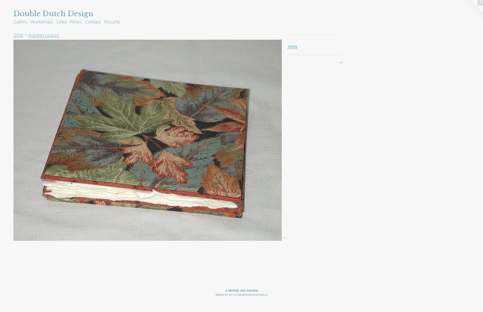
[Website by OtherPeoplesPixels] (472, 11)
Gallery (20, 22)
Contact (93, 22)
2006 (18, 35)
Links (61, 22)
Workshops (41, 22)
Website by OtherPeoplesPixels (242, 294)
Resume (112, 22)
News (76, 22)
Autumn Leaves (43, 35)
